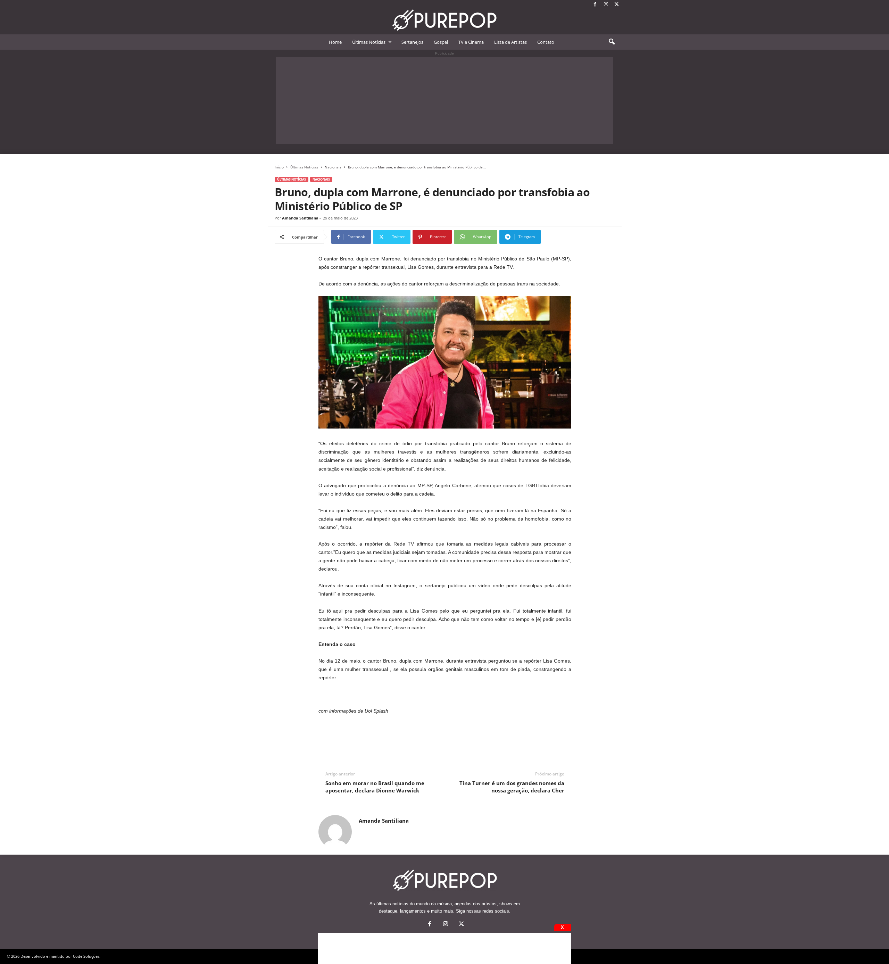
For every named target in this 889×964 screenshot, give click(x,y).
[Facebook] (595, 4)
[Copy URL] (564, 237)
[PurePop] (444, 20)
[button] (611, 42)
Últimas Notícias (368, 42)
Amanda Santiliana (300, 218)
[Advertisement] (444, 100)
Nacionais (333, 167)
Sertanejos (412, 42)
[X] (617, 4)
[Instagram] (606, 4)
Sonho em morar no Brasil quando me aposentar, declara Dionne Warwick (374, 787)
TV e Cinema (471, 42)
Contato (545, 42)
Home (335, 42)
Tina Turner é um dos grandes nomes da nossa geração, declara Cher (511, 787)
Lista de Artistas (510, 42)
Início (279, 167)
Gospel (441, 42)
